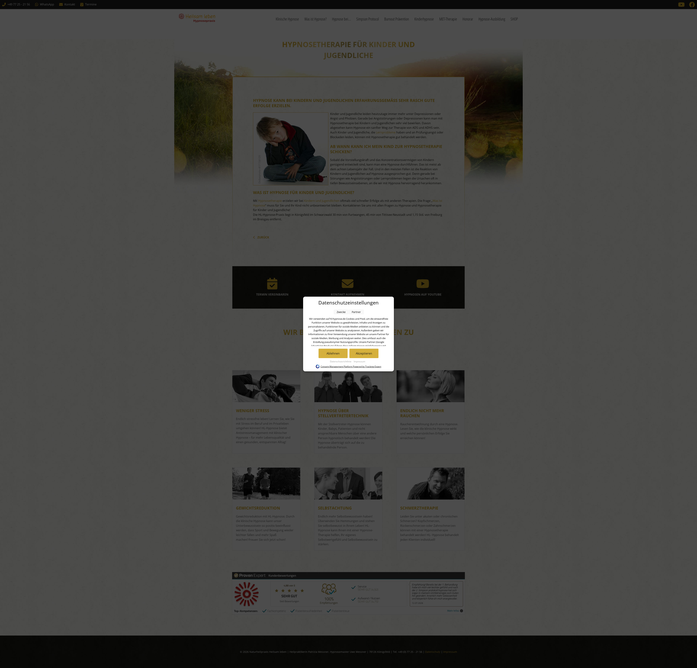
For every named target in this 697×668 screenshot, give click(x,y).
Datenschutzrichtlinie (341, 361)
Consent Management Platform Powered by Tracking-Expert (351, 366)
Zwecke (341, 312)
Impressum (359, 361)
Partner (356, 312)
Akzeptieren (364, 353)
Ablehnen (333, 353)
